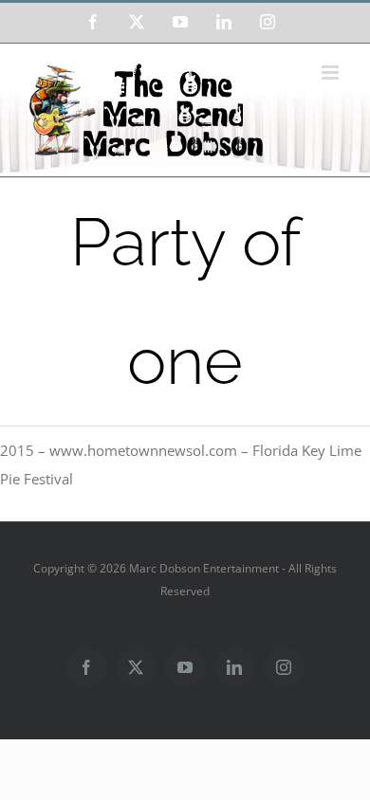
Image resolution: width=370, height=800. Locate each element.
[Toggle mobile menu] (332, 72)
